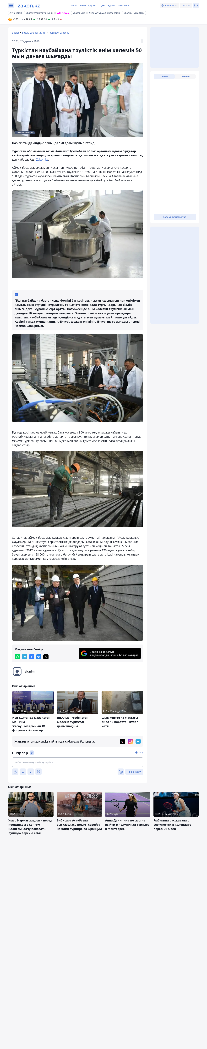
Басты (15, 32)
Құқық (111, 5)
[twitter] (46, 657)
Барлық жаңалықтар (33, 32)
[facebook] (32, 657)
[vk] (39, 657)
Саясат (73, 5)
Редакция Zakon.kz (59, 32)
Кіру (141, 752)
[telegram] (24, 657)
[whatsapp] (17, 657)
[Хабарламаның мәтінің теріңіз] (77, 762)
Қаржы (92, 5)
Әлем (83, 5)
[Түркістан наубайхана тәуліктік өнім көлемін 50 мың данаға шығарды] (77, 234)
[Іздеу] (196, 5)
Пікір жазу (134, 772)
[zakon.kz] (29, 5)
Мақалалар (124, 5)
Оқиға (102, 5)
